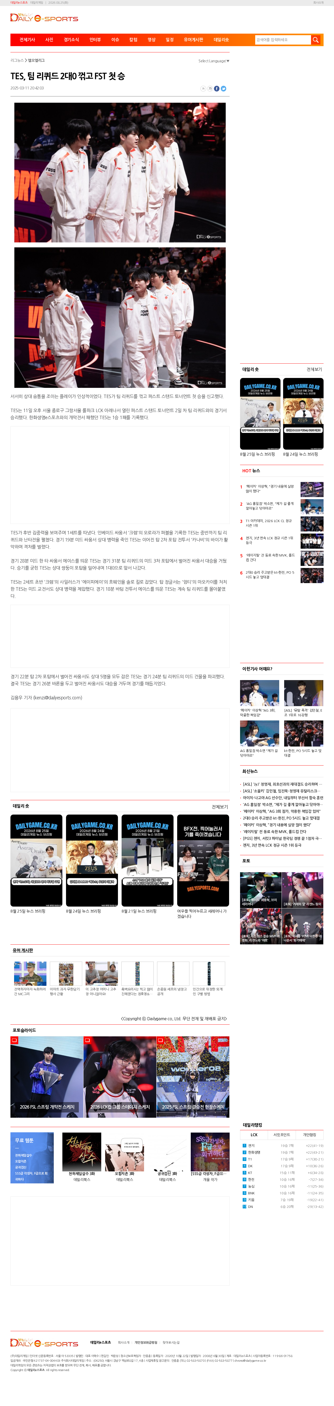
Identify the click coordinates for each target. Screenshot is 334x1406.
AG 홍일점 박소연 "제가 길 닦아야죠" (259, 753)
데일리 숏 (21, 806)
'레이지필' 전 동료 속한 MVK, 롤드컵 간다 (270, 558)
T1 (248, 1159)
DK (248, 1166)
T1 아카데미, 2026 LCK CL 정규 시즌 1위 (268, 523)
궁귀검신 (20, 1167)
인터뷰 (95, 40)
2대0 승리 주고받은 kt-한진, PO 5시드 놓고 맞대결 (270, 575)
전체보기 (220, 807)
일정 (170, 40)
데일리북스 (82, 1180)
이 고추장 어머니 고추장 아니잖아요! (101, 992)
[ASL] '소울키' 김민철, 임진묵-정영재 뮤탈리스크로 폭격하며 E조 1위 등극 (283, 791)
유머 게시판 (23, 950)
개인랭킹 (309, 1135)
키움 (249, 1200)
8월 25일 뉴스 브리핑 (27, 911)
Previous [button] (16, 1077)
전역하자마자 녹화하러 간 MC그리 (30, 992)
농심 (249, 1186)
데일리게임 (36, 2)
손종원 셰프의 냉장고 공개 (172, 992)
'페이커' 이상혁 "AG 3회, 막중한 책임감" (258, 713)
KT (248, 1173)
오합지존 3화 (124, 1174)
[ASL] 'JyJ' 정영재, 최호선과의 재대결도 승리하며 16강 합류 (283, 784)
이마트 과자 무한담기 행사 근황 (64, 992)
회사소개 (318, 2)
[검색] (315, 40)
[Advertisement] (78, 474)
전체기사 (27, 40)
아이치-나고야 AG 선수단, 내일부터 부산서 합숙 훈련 (283, 798)
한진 (249, 1179)
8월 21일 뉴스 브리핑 (139, 911)
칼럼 (133, 40)
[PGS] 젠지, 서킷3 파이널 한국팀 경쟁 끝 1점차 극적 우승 (283, 838)
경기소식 (71, 40)
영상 (152, 40)
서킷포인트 (281, 1135)
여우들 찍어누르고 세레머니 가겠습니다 (202, 913)
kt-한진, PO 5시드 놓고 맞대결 (302, 753)
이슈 (115, 40)
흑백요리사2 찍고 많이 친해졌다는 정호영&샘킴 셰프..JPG (137, 992)
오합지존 (20, 1161)
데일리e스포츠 (18, 2)
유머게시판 (193, 40)
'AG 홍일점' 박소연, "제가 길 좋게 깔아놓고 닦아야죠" (270, 506)
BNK (249, 1193)
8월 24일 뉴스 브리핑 (83, 911)
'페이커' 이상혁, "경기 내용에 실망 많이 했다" (270, 489)
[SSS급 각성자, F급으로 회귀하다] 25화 (210, 1174)
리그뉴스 (17, 60)
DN (248, 1206)
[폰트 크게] (210, 88)
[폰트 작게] (203, 88)
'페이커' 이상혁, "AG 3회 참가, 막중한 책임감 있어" (282, 811)
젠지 (249, 1145)
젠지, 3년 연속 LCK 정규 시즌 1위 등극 (269, 540)
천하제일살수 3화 (82, 1174)
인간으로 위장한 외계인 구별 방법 (207, 992)
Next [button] (224, 1077)
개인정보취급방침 (146, 1342)
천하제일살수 (23, 1155)
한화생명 (252, 1152)
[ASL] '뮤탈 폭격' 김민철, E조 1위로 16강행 (303, 713)
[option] (47, 1077)
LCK (254, 1135)
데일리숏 (221, 40)
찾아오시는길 (171, 1342)
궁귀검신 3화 (167, 1174)
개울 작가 (210, 1180)
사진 (49, 40)
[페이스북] (217, 88)
